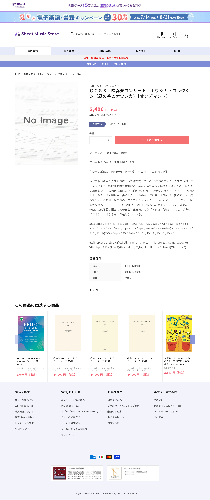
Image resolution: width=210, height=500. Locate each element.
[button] (105, 34)
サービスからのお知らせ (74, 428)
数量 (92, 133)
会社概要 (158, 417)
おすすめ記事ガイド (72, 417)
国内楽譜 (33, 51)
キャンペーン (68, 434)
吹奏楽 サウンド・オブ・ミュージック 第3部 (103, 360)
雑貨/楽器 (105, 51)
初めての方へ (114, 399)
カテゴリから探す (24, 399)
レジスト (141, 51)
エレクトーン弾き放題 (73, 399)
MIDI (177, 51)
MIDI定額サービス (71, 405)
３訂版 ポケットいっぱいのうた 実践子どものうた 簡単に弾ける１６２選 (178, 361)
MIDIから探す (22, 428)
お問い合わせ (114, 422)
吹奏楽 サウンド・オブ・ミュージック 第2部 (140, 360)
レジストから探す (24, 422)
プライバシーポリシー (166, 411)
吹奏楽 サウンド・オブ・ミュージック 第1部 (66, 360)
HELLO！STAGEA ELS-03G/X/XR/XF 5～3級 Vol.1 (29, 361)
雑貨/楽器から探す (25, 417)
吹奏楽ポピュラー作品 (70, 74)
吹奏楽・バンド (45, 74)
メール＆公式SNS (70, 422)
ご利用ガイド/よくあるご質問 (123, 405)
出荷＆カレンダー (117, 417)
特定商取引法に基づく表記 (168, 405)
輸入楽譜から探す (24, 411)
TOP (17, 74)
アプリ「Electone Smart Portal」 (80, 411)
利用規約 (158, 399)
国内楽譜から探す (24, 405)
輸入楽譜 (69, 51)
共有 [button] (95, 289)
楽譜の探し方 (114, 411)
